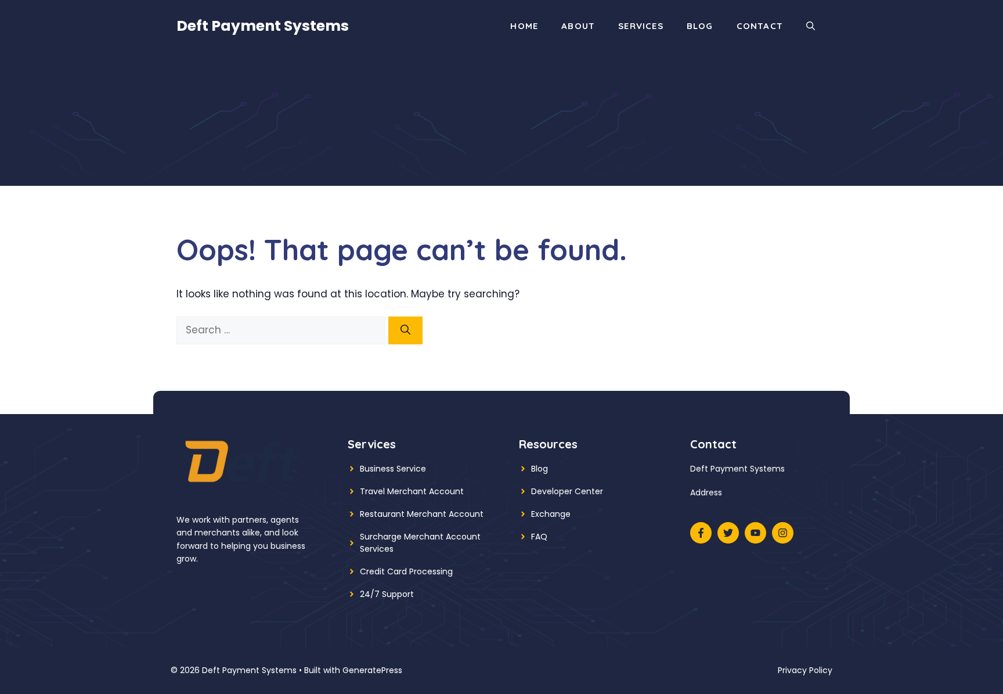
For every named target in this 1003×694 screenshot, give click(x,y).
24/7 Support (387, 594)
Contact (760, 25)
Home (524, 25)
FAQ (539, 536)
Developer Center (567, 491)
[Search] (405, 330)
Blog (700, 25)
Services (640, 25)
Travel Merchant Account (412, 491)
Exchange (551, 514)
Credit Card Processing (406, 571)
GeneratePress (372, 670)
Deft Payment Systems (262, 26)
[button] (811, 26)
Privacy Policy (805, 670)
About (578, 25)
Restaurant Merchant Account (422, 514)
